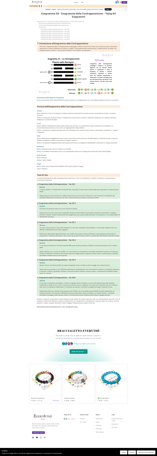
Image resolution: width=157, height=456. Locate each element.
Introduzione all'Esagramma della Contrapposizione (55, 23)
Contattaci (82, 418)
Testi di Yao (42, 27)
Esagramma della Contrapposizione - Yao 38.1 (55, 29)
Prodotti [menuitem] (76, 2)
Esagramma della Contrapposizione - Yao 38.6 (55, 39)
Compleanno (99, 425)
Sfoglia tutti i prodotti (77, 351)
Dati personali (115, 424)
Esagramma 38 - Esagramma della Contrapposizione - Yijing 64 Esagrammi (60, 21)
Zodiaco (98, 422)
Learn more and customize (146, 452)
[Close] (38, 43)
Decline (132, 452)
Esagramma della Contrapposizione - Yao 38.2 (55, 31)
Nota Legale (114, 427)
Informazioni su (99, 418)
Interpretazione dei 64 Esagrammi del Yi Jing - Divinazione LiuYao (57, 307)
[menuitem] (37, 2)
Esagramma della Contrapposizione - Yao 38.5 (55, 37)
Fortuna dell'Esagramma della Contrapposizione (54, 25)
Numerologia (99, 428)
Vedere (108, 9)
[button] (119, 2)
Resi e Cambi (83, 422)
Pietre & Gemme (100, 432)
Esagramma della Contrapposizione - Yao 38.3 (55, 33)
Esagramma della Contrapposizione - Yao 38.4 (55, 35)
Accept (124, 452)
